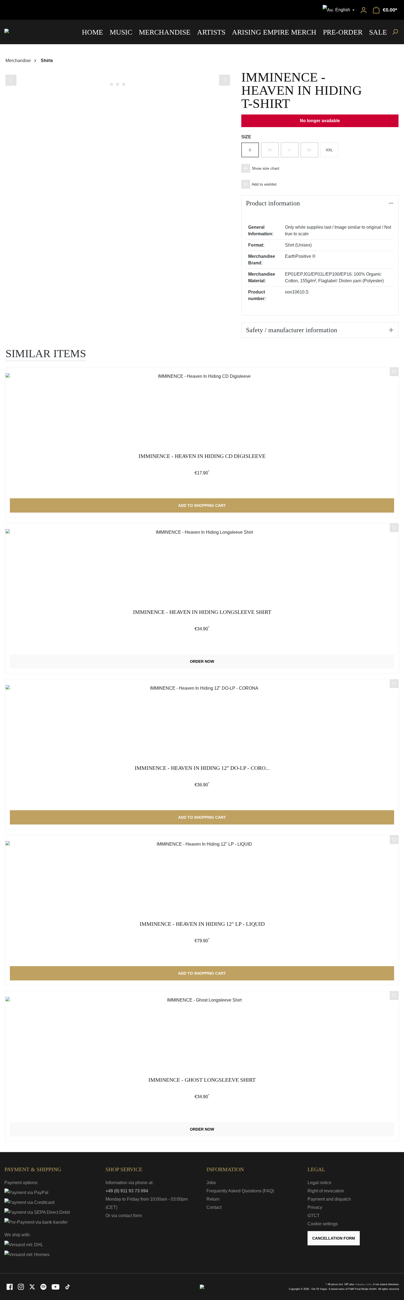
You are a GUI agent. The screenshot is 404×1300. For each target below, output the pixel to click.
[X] (32, 1286)
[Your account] (363, 9)
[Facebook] (10, 1286)
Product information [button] (273, 203)
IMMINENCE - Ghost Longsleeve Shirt (202, 1080)
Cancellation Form (333, 1238)
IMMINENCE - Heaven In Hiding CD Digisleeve (202, 456)
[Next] (224, 80)
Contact (214, 1207)
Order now (202, 661)
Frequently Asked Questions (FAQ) (240, 1191)
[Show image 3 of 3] (123, 84)
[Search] (395, 31)
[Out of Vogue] (202, 1286)
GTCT (314, 1215)
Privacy (315, 1207)
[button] (320, 168)
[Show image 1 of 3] (111, 84)
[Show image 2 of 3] (117, 84)
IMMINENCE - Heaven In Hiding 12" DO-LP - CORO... (202, 768)
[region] (118, 79)
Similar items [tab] (45, 353)
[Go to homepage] (22, 32)
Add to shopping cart (202, 505)
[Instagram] (21, 1286)
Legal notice (319, 1182)
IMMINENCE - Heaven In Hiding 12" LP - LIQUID (202, 924)
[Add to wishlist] (394, 372)
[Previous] (10, 80)
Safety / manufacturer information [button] (291, 330)
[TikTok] (68, 1286)
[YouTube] (56, 1286)
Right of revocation (326, 1191)
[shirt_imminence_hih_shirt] (117, 74)
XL (312, 152)
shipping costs (363, 1284)
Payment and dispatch (329, 1199)
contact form (130, 1215)
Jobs (211, 1182)
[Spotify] (43, 1286)
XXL (329, 150)
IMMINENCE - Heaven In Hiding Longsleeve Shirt (202, 612)
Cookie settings (323, 1223)
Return (213, 1199)
